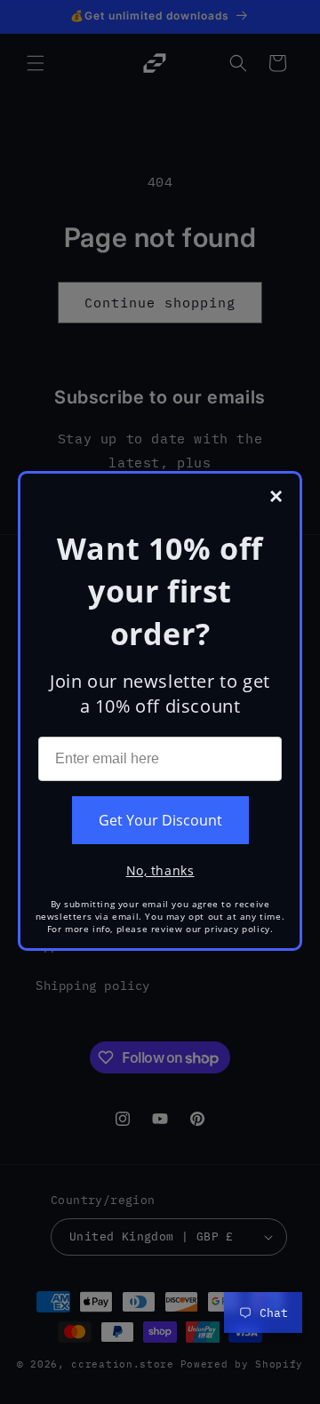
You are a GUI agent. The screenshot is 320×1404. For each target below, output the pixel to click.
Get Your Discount (160, 820)
